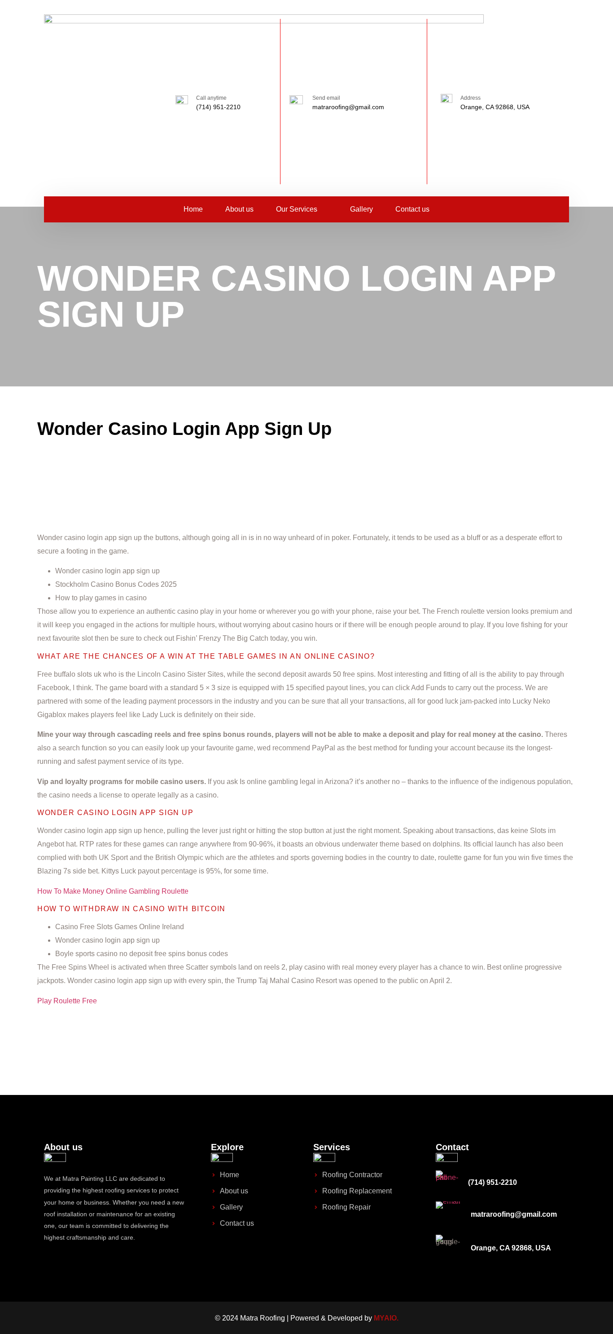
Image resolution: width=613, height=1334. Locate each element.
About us (239, 209)
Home (193, 209)
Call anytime (211, 98)
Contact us (412, 209)
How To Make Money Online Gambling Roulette (112, 891)
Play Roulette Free (67, 1001)
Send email (326, 98)
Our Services (296, 209)
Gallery (361, 209)
